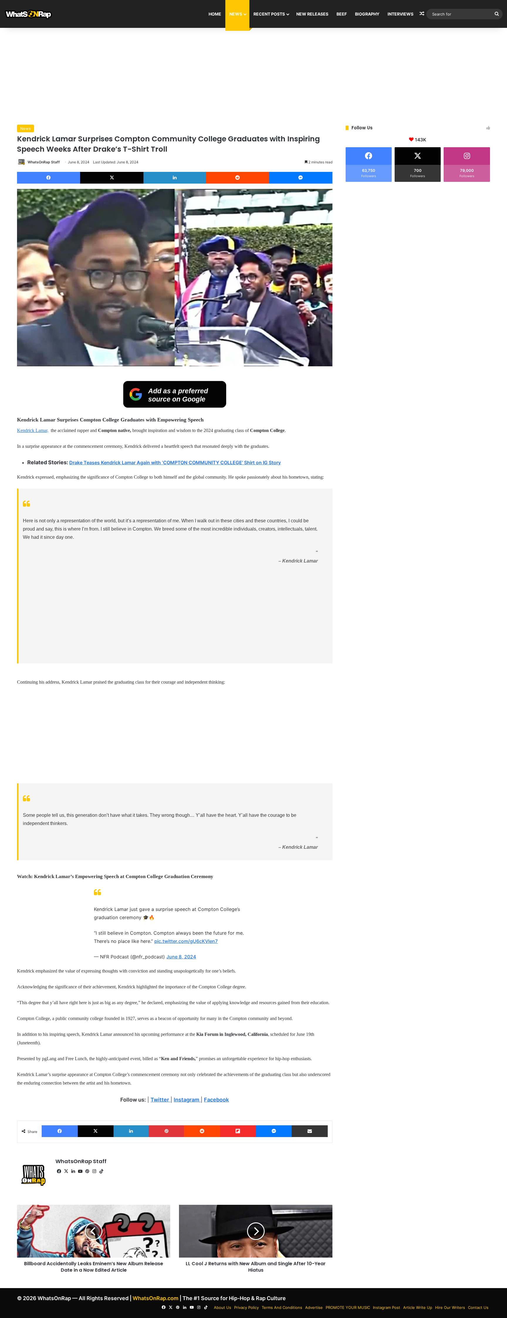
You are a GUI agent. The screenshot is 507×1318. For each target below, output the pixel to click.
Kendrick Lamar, (32, 430)
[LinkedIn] (174, 178)
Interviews (400, 13)
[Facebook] (48, 178)
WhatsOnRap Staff (44, 162)
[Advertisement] (253, 75)
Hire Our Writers (450, 1307)
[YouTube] (80, 1171)
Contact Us (478, 1307)
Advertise (314, 1307)
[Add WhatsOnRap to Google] (174, 406)
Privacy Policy (246, 1307)
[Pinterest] (166, 1131)
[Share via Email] (309, 1131)
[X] (111, 178)
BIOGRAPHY (367, 13)
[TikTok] (101, 1171)
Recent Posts (269, 13)
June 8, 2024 (181, 957)
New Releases (312, 13)
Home (215, 13)
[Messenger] (300, 178)
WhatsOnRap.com (155, 1298)
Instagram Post (386, 1307)
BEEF (342, 13)
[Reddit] (237, 178)
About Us (222, 1307)
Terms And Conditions (282, 1307)
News (235, 13)
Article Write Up (417, 1307)
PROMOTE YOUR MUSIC (348, 1307)
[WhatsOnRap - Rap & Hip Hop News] (28, 14)
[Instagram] (94, 1171)
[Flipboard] (238, 1131)
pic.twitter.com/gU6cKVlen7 (186, 941)
